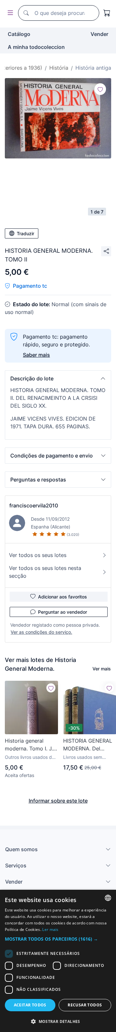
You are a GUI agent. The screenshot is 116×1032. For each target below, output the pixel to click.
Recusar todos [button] (85, 1005)
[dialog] (58, 961)
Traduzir (25, 233)
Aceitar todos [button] (30, 1005)
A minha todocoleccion (36, 47)
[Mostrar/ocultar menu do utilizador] (9, 13)
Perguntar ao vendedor (62, 612)
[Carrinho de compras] (107, 13)
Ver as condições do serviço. (41, 632)
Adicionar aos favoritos (62, 596)
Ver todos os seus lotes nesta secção (45, 572)
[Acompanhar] (100, 89)
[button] (58, 378)
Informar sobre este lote (58, 800)
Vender (99, 34)
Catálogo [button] (19, 34)
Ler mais (50, 929)
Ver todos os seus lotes (37, 555)
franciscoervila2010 (33, 505)
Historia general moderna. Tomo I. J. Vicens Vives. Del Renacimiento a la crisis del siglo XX (29, 744)
